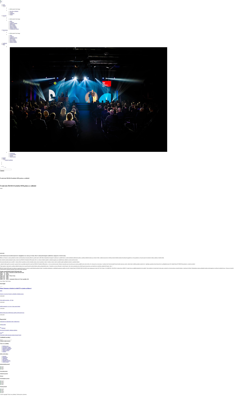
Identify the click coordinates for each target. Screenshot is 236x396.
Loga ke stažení (13, 154)
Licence (11, 12)
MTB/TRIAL (12, 24)
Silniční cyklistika (13, 27)
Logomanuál (12, 153)
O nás (3, 4)
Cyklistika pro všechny (14, 28)
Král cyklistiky (5, 359)
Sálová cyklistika (13, 26)
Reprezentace (5, 30)
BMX (11, 21)
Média (3, 44)
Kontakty (4, 351)
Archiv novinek (5, 361)
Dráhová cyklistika (13, 23)
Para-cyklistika (13, 25)
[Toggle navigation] (0, 2)
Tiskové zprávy (13, 156)
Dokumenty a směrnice (6, 348)
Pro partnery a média (6, 347)
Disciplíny (4, 15)
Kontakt (11, 155)
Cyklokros (12, 22)
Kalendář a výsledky (6, 360)
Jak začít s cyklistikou (14, 11)
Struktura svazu (5, 346)
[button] (3, 166)
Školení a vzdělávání (6, 349)
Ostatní (11, 14)
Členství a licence (5, 350)
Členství (4, 5)
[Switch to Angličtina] (5, 167)
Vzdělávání (4, 43)
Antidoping (12, 13)
